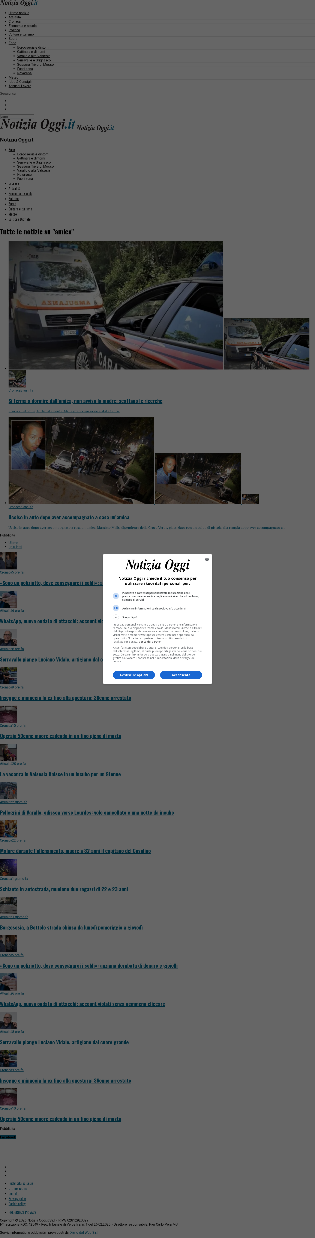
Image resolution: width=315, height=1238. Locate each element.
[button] (157, 617)
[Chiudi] (207, 559)
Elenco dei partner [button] (150, 642)
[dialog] (157, 619)
